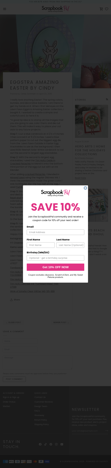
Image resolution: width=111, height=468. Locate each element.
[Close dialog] (85, 188)
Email (30, 226)
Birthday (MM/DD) (38, 252)
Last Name (63, 239)
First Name (33, 239)
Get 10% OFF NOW (55, 267)
